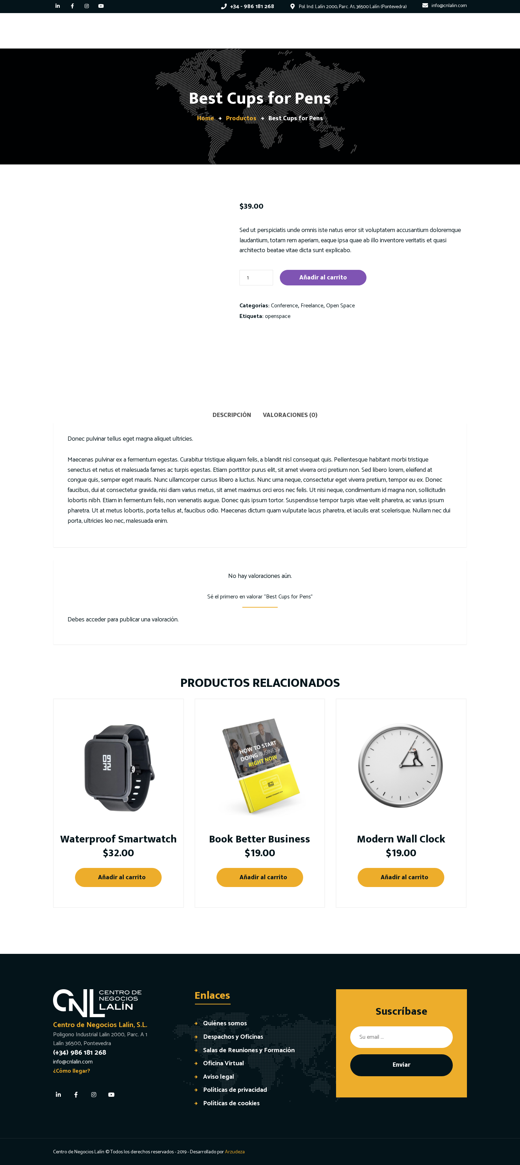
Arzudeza (235, 1152)
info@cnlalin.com (73, 1062)
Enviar (401, 1065)
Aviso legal (218, 1077)
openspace (277, 316)
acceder (96, 619)
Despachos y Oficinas (233, 1037)
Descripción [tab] (232, 415)
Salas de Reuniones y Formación (249, 1050)
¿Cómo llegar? (71, 1071)
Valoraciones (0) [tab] (290, 415)
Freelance (312, 306)
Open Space (340, 306)
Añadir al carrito (323, 277)
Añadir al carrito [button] (122, 877)
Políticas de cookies (231, 1103)
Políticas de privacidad (235, 1090)
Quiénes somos (225, 1023)
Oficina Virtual (223, 1063)
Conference (284, 306)
